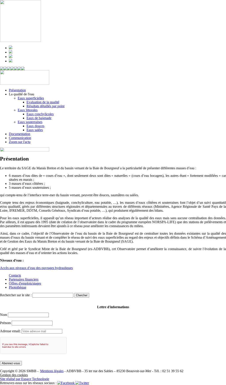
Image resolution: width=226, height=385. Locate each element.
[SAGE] (9, 69)
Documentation (19, 134)
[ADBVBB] (5, 69)
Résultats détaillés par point (45, 106)
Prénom (5, 323)
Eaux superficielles (31, 98)
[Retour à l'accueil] (2, 69)
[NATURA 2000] (16, 69)
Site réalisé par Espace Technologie (24, 379)
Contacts (15, 275)
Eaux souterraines (30, 122)
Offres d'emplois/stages (25, 283)
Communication (20, 138)
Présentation (17, 90)
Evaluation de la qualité (42, 102)
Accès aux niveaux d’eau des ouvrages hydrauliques (36, 268)
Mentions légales (52, 371)
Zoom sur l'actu (19, 142)
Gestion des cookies (14, 375)
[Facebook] (66, 383)
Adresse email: (10, 331)
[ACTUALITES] (23, 69)
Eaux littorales (28, 110)
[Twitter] (82, 383)
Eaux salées (34, 130)
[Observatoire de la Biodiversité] (19, 69)
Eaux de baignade (38, 118)
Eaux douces (35, 126)
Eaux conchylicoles (40, 114)
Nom (3, 315)
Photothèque (17, 287)
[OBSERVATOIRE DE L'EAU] (12, 69)
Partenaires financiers (23, 279)
